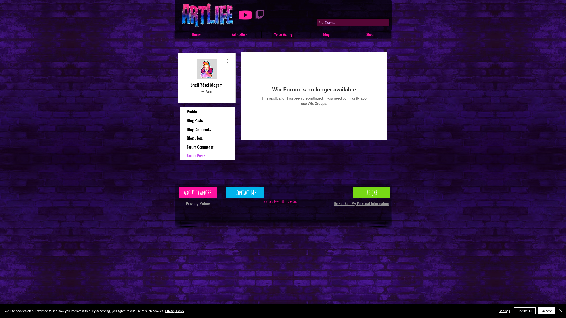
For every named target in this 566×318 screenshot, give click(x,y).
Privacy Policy (174, 311)
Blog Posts (195, 120)
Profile (192, 111)
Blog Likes (195, 138)
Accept (547, 311)
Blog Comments (199, 129)
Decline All (524, 311)
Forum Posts (196, 156)
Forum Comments (200, 147)
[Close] (560, 310)
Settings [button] (504, 311)
